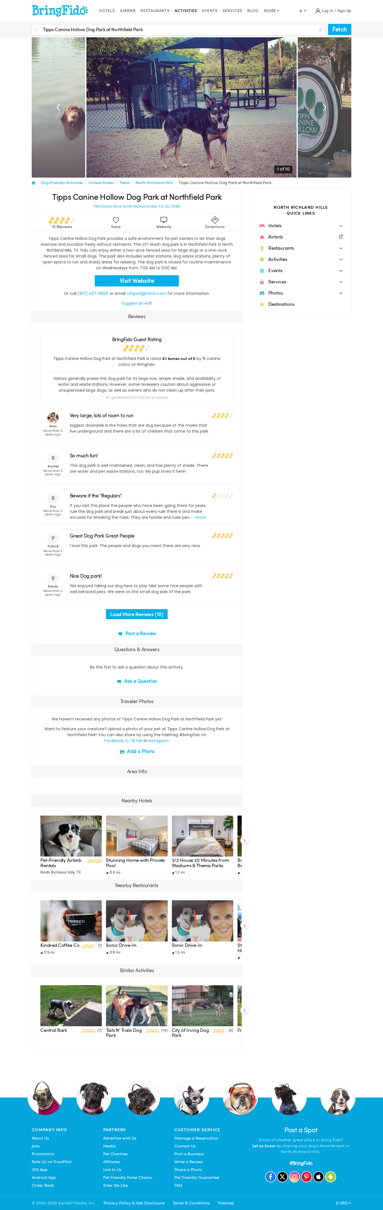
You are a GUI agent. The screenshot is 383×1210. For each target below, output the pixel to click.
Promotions (43, 1154)
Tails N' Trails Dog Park (124, 1032)
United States (101, 182)
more (200, 517)
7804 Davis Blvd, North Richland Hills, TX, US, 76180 (137, 206)
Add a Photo (140, 751)
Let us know (263, 1146)
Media (109, 1146)
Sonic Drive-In (121, 945)
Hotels (107, 10)
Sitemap (226, 1203)
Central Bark (53, 1030)
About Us (40, 1138)
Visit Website (137, 280)
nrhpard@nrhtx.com (146, 293)
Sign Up (344, 10)
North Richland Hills (154, 182)
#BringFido (300, 1163)
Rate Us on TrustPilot (51, 1162)
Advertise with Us (120, 1138)
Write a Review (188, 1162)
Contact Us (185, 1146)
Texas (124, 182)
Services (232, 10)
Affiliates (111, 1162)
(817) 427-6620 (93, 293)
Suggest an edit (136, 303)
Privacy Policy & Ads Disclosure (134, 1203)
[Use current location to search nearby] (321, 30)
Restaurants (155, 10)
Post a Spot (301, 1130)
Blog (253, 10)
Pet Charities (115, 1154)
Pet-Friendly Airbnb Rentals (60, 862)
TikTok (136, 740)
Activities (186, 10)
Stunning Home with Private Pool (135, 862)
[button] (301, 225)
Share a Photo (188, 1169)
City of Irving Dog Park (190, 1032)
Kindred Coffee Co (59, 945)
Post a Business (189, 1154)
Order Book (43, 1185)
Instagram (158, 740)
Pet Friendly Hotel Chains (127, 1177)
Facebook (113, 740)
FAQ (178, 1185)
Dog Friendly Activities (62, 182)
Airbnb (127, 10)
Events (210, 10)
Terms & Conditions (191, 1203)
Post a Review (140, 633)
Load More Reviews (136, 614)
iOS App (39, 1169)
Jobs (36, 1146)
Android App (44, 1177)
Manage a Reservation (196, 1138)
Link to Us (112, 1169)
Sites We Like (115, 1185)
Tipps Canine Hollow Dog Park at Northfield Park (225, 182)
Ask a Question (140, 681)
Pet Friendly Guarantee (196, 1177)
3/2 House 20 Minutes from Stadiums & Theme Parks (200, 862)
